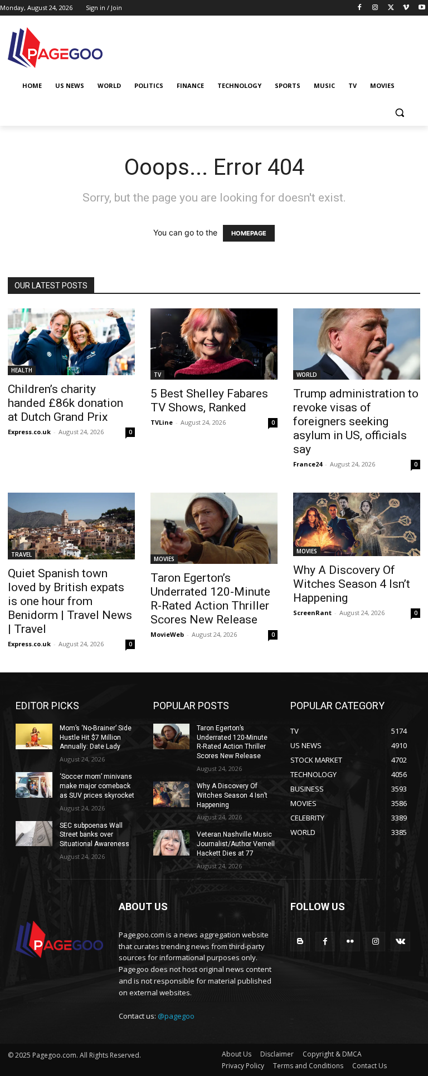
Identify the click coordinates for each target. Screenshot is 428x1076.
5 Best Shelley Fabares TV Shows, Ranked (209, 400)
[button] (399, 113)
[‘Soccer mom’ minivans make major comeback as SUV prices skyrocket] (34, 785)
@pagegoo (176, 1016)
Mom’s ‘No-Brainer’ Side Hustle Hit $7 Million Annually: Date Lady (96, 737)
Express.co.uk (29, 432)
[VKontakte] (400, 941)
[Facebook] (359, 8)
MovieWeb (167, 634)
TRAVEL (21, 554)
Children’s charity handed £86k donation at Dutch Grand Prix (65, 403)
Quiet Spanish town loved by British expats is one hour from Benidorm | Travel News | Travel (70, 601)
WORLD (306, 375)
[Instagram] (375, 8)
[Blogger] (300, 941)
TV (157, 375)
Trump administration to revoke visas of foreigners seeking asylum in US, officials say (356, 421)
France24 (307, 464)
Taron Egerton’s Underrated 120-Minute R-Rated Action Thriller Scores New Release (210, 598)
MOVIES (164, 559)
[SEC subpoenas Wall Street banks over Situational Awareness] (34, 834)
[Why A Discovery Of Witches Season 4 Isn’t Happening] (356, 524)
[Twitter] (391, 8)
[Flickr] (350, 941)
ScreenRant (312, 612)
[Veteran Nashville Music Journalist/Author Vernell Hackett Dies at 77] (171, 843)
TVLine (161, 422)
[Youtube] (421, 8)
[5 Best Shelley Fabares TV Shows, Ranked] (214, 344)
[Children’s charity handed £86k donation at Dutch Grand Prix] (71, 341)
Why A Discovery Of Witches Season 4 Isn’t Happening (351, 584)
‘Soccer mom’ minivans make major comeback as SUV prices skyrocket (97, 786)
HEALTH (21, 370)
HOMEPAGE (248, 233)
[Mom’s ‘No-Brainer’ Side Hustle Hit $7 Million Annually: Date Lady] (34, 736)
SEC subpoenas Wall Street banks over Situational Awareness (94, 835)
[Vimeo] (406, 8)
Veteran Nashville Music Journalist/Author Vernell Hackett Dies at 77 (236, 844)
